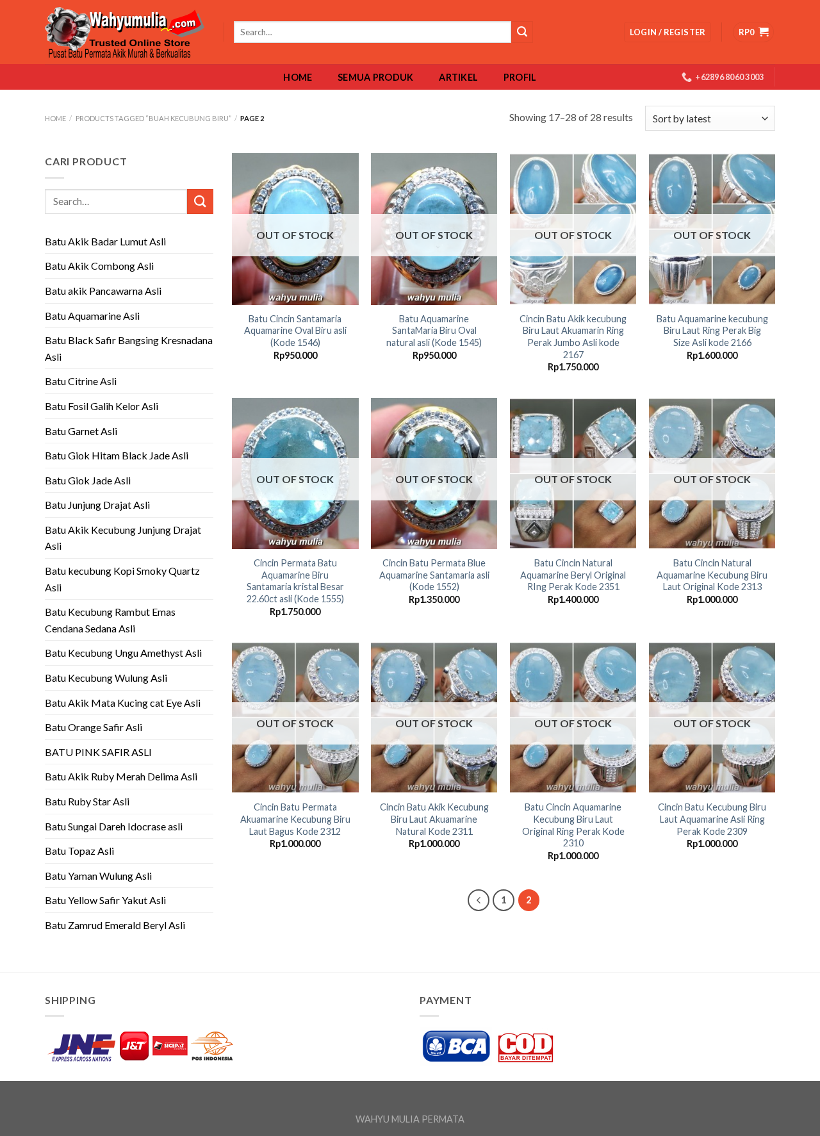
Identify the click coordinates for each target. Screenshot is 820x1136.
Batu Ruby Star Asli (87, 801)
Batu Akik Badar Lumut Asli (105, 241)
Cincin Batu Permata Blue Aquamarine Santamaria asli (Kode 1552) (434, 574)
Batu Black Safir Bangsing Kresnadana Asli (129, 348)
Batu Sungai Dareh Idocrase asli (114, 826)
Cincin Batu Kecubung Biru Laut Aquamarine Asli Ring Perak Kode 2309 (712, 819)
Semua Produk (375, 77)
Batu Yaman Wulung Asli (98, 875)
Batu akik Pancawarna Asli (103, 290)
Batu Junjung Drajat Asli (97, 504)
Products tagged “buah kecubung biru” (153, 118)
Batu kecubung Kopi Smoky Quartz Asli (122, 578)
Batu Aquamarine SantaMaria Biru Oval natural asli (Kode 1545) (434, 330)
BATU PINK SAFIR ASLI (99, 752)
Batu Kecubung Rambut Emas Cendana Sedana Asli (110, 619)
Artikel (458, 77)
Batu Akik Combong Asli (99, 265)
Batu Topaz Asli (79, 850)
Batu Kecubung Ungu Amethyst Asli (123, 652)
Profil (520, 77)
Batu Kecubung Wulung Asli (106, 677)
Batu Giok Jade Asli (88, 480)
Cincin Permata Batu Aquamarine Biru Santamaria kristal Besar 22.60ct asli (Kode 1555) (295, 580)
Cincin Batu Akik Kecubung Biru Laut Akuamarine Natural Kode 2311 (434, 819)
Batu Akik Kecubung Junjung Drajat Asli (123, 537)
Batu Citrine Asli (81, 381)
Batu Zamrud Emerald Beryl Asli (115, 925)
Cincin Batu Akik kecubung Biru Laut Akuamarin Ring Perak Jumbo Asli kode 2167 (573, 336)
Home (297, 77)
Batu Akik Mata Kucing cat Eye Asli (123, 702)
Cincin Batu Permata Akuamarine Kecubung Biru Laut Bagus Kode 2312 (295, 819)
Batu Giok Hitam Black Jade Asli (116, 455)
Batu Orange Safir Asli (93, 727)
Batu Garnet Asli (81, 431)
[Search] (522, 32)
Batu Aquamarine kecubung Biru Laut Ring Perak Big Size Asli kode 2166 (712, 330)
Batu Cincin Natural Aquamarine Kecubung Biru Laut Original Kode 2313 (712, 574)
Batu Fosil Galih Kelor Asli (101, 406)
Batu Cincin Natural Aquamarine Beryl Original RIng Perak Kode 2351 (573, 574)
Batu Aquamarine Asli (92, 315)
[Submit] (200, 201)
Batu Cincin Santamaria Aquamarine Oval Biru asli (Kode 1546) (295, 330)
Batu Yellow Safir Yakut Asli (105, 900)
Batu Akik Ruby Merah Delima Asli (121, 776)
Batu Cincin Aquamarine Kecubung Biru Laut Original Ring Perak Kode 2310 (573, 825)
